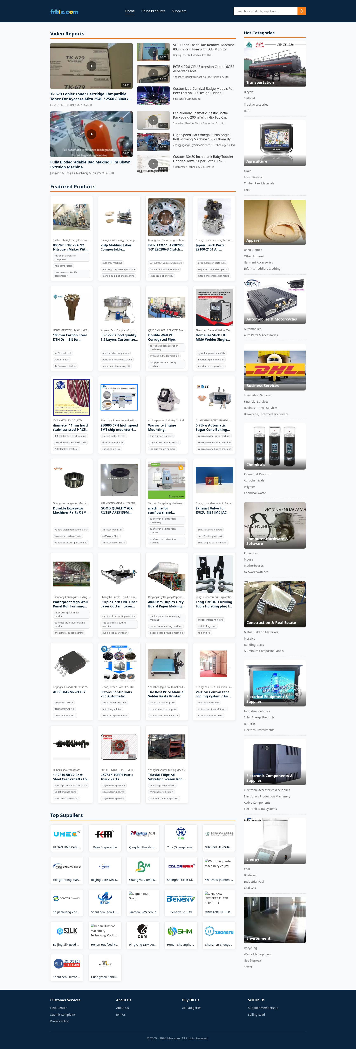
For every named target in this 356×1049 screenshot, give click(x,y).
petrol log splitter (111, 709)
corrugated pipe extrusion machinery (164, 347)
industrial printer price (162, 702)
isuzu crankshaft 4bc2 (161, 275)
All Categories (191, 1008)
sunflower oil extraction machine (163, 540)
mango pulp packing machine (118, 275)
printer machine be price (163, 709)
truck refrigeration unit (115, 715)
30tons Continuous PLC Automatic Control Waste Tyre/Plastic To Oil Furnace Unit (116, 694)
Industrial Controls (257, 711)
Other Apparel (254, 256)
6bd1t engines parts (65, 791)
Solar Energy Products (259, 717)
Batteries (250, 724)
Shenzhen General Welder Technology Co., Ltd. (214, 330)
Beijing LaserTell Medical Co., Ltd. (192, 55)
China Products (153, 11)
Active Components (257, 802)
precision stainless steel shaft (70, 442)
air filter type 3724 (112, 529)
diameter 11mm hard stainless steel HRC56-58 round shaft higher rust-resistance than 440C (71, 427)
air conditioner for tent (210, 715)
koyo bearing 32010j (113, 791)
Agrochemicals (254, 480)
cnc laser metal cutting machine (114, 624)
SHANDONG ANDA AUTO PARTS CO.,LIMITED (119, 503)
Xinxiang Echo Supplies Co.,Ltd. (118, 330)
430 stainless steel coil (66, 448)
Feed (247, 190)
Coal (247, 869)
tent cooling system (208, 702)
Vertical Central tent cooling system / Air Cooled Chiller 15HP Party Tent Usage (212, 694)
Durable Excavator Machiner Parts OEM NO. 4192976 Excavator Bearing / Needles (71, 510)
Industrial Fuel (254, 881)
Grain (248, 171)
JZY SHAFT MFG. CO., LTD (67, 420)
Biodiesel (250, 875)
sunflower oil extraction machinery (163, 520)
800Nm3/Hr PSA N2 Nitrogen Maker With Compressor (70, 247)
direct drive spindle (112, 442)
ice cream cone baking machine (214, 448)
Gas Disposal (253, 960)
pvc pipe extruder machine (164, 355)
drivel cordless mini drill (211, 619)
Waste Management (258, 954)
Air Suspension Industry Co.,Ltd (166, 420)
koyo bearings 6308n (113, 785)
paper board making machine (166, 626)
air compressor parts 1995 (212, 262)
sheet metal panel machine (69, 632)
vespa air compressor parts (212, 269)
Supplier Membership (263, 1008)
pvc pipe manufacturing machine (163, 364)
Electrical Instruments (259, 730)
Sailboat (249, 98)
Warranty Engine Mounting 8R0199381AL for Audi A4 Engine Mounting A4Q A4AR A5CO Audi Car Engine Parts (165, 427)
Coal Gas (250, 888)
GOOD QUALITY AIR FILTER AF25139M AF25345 (117, 510)
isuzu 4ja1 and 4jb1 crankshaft (71, 785)
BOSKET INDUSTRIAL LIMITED (118, 770)
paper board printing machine (166, 632)
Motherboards (254, 566)
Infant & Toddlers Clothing (262, 268)
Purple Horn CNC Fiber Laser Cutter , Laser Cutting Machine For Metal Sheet (119, 604)
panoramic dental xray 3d (116, 365)
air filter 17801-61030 (113, 542)
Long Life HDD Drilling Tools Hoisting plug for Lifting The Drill (214, 604)
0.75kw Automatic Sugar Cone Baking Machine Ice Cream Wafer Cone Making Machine (212, 427)
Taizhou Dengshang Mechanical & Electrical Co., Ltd (166, 503)
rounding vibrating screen (164, 798)
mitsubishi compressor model (214, 275)
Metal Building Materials (261, 632)
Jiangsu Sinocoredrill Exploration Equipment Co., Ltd (214, 597)
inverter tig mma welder (211, 359)
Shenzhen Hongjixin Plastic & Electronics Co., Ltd (200, 77)
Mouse (248, 559)
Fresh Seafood (253, 177)
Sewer (248, 967)
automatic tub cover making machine (70, 624)
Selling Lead (256, 1014)
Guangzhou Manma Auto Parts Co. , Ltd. (214, 503)
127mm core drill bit (65, 365)
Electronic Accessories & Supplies (267, 790)
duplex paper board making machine (165, 617)
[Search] (301, 11)
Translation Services (258, 395)
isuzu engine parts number (212, 542)
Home (130, 11)
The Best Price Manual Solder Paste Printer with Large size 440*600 (166, 694)
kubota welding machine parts (71, 529)
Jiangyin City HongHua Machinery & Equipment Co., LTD (82, 173)
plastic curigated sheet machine (67, 614)
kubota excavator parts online (71, 542)
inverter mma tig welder (211, 365)
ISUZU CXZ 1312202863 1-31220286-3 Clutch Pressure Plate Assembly (166, 247)
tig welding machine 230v (211, 352)
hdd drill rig (204, 632)
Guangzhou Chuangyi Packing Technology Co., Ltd (119, 240)
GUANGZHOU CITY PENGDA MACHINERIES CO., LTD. (214, 420)
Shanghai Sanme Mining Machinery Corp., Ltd (166, 770)
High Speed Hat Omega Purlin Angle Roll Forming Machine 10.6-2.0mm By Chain (202, 137)
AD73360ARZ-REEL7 (65, 715)
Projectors (251, 553)
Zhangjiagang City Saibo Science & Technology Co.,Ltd (204, 145)
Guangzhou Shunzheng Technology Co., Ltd (166, 240)
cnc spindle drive (111, 448)
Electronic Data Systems (260, 809)
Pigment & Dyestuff (257, 474)
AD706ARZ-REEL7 (64, 702)
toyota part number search (164, 442)
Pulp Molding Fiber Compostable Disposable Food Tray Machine (118, 247)
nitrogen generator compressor (65, 257)
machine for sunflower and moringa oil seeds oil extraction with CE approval (165, 510)
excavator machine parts (68, 536)
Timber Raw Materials (259, 183)
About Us (122, 1008)
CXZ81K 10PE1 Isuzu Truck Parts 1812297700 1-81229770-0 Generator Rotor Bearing (118, 777)
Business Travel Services (261, 408)
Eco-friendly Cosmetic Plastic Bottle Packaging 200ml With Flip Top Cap (200, 115)
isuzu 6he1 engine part (210, 536)
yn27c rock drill (63, 352)
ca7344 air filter (110, 536)
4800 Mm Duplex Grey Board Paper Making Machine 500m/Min (166, 604)
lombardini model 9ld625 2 (164, 269)
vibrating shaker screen (162, 785)
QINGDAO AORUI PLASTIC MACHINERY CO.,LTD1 (166, 330)
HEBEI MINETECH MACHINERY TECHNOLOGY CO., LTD (71, 330)
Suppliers (179, 11)
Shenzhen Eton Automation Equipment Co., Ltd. (119, 420)
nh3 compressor (63, 265)
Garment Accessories (258, 262)
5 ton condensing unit (114, 702)
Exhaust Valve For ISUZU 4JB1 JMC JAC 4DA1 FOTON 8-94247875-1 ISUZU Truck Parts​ (211, 510)
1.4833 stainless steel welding (70, 435)
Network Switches (256, 572)
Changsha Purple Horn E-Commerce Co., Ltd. (119, 597)
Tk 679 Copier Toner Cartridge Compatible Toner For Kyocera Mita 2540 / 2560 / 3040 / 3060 (89, 96)
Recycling (250, 948)
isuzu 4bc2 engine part (210, 529)
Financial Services (256, 401)
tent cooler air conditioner (212, 709)
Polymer (249, 487)
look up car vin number (162, 448)
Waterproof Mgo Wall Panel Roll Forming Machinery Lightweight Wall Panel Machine (70, 604)
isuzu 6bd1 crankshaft (66, 798)
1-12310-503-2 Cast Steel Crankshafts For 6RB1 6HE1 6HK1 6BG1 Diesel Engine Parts (71, 777)
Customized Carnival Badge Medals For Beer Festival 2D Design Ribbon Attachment (203, 90)
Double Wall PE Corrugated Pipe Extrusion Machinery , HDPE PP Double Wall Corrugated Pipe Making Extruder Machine (166, 337)
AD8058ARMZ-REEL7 (69, 692)
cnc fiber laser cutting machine (118, 616)
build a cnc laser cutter (114, 632)
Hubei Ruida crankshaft (66, 770)
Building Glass (254, 645)
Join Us (121, 1014)
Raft (246, 111)
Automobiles (252, 329)
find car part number (161, 435)
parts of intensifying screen (117, 359)
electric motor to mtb (113, 435)
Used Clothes (253, 250)
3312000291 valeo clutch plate (166, 262)
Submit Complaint (62, 1014)
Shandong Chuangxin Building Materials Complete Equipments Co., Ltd (71, 597)
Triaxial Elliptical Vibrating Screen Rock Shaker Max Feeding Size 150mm (166, 777)
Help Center (58, 1008)
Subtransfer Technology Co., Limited (193, 167)
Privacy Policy (59, 1021)
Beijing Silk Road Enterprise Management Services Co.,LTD (71, 687)
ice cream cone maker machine (214, 442)
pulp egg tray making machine (118, 269)
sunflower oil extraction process (163, 530)
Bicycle (248, 92)
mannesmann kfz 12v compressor (66, 274)
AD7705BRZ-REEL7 (64, 709)
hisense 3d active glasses (115, 352)
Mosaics (249, 638)
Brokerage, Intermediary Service (266, 414)
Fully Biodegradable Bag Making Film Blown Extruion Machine (90, 164)
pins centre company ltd (186, 98)
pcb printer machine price (164, 715)
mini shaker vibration (161, 791)
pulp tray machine (112, 262)
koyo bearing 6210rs (113, 798)
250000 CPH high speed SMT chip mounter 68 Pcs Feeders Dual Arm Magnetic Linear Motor (119, 427)
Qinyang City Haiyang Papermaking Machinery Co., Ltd (166, 597)
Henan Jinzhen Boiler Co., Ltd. (117, 687)
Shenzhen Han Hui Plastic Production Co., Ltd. (199, 123)
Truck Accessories (256, 104)
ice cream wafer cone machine (214, 435)
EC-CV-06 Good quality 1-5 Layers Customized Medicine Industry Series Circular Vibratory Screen (119, 337)
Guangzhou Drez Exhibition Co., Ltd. (214, 687)
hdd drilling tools (207, 626)
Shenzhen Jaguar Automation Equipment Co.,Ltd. (166, 687)
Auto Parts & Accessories (261, 335)
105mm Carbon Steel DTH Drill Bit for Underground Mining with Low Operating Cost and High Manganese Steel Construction (70, 337)
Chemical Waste (255, 493)
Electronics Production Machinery (267, 796)
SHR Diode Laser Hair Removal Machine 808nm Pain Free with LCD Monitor (204, 47)
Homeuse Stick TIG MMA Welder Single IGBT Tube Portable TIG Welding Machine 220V (213, 337)
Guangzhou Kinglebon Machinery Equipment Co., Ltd (71, 503)
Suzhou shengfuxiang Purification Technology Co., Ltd (71, 240)
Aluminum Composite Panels (264, 651)
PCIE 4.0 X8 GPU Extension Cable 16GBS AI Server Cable (203, 69)
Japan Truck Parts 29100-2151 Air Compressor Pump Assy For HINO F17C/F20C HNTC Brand (211, 247)
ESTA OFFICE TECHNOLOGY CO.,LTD (71, 105)
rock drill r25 (62, 359)
